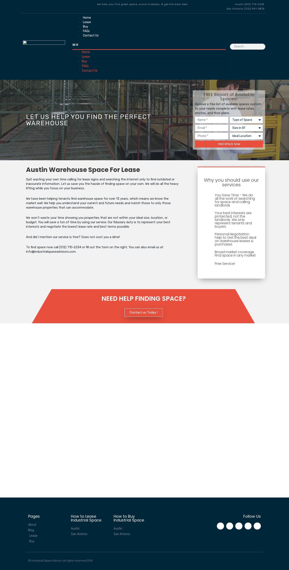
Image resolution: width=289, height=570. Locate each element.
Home (87, 18)
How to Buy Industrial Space (129, 518)
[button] (149, 45)
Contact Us (91, 35)
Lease (87, 22)
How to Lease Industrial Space (86, 518)
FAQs (86, 31)
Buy (85, 26)
